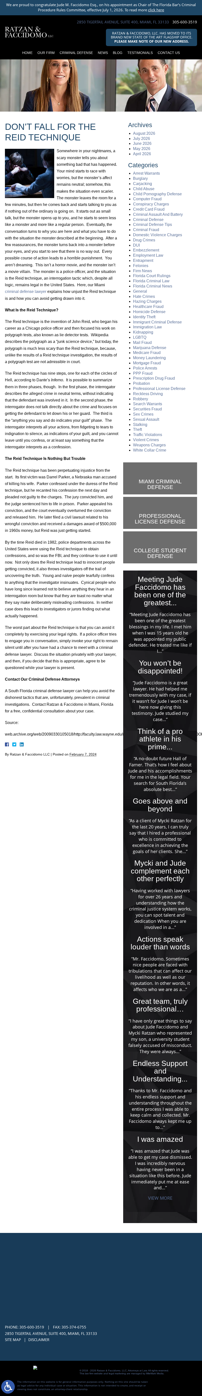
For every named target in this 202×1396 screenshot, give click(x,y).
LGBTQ (139, 337)
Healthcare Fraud (148, 306)
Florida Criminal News (152, 286)
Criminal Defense (76, 53)
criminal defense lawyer (25, 291)
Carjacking (142, 184)
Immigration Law (147, 327)
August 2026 (144, 133)
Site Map (13, 1339)
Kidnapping (143, 332)
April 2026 (142, 154)
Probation (141, 383)
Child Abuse (143, 189)
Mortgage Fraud (147, 363)
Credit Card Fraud (149, 209)
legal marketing (117, 1373)
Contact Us (169, 53)
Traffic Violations (147, 435)
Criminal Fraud (146, 230)
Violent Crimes (146, 440)
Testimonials (140, 53)
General (140, 291)
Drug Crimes (144, 240)
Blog (117, 53)
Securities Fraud (147, 409)
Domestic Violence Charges (157, 235)
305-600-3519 (184, 22)
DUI (136, 245)
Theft (137, 429)
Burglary (140, 178)
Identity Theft (144, 317)
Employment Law (148, 255)
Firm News (142, 271)
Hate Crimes (144, 296)
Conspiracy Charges (151, 204)
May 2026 (141, 149)
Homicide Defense (149, 312)
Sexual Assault (146, 419)
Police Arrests (145, 368)
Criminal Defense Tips (152, 224)
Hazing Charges (147, 301)
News (103, 53)
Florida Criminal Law (151, 281)
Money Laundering (149, 358)
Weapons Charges (149, 445)
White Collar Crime (149, 450)
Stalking (140, 424)
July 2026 (141, 138)
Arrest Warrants (146, 173)
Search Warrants (147, 404)
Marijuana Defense (149, 348)
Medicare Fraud (147, 353)
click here (156, 9)
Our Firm (46, 53)
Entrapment (143, 260)
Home (27, 53)
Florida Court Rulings (151, 276)
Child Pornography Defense (157, 194)
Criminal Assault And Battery (158, 214)
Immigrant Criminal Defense (157, 322)
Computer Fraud (147, 199)
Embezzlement (146, 250)
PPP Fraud (142, 373)
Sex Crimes (143, 414)
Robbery (140, 399)
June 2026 (142, 143)
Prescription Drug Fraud (154, 378)
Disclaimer (38, 1339)
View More (160, 1198)
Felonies (140, 266)
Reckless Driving (148, 394)
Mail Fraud (142, 342)
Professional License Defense (159, 389)
